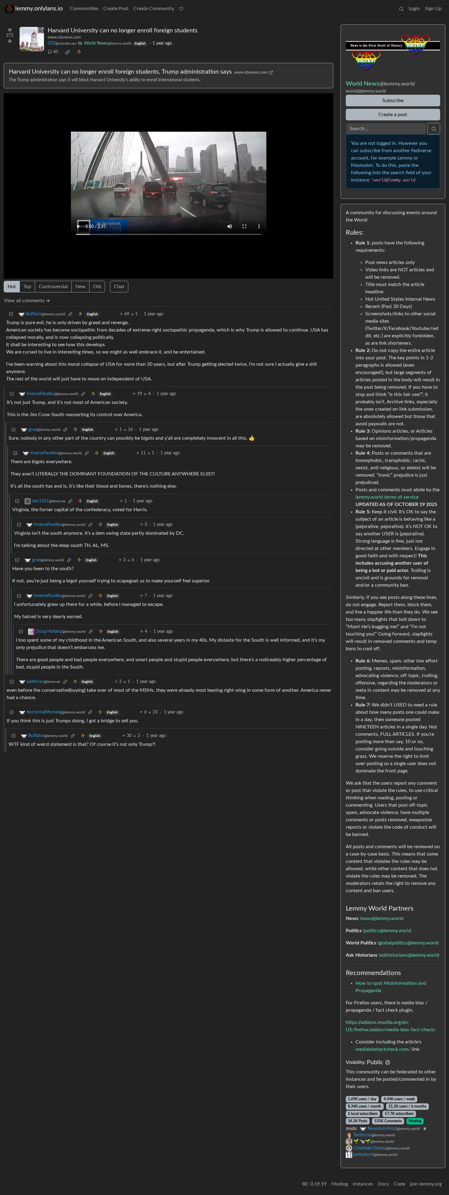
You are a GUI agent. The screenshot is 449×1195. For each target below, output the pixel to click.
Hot (12, 286)
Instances (363, 1184)
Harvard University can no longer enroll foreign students (123, 30)
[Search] (401, 8)
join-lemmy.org (426, 1184)
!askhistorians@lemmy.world (408, 955)
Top (27, 286)
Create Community (153, 8)
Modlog (415, 1121)
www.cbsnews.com (64, 37)
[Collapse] (11, 314)
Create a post (392, 114)
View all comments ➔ (27, 300)
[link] (67, 52)
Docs (383, 1184)
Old (97, 286)
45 (55, 52)
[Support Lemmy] (181, 8)
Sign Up (433, 8)
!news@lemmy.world (381, 918)
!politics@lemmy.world (387, 930)
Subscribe (392, 100)
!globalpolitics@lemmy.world (408, 942)
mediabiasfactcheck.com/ (383, 1049)
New (80, 286)
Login (414, 8)
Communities (84, 8)
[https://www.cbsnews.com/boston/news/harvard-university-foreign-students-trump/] (32, 39)
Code (399, 1184)
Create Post (116, 8)
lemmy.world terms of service (387, 497)
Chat (119, 286)
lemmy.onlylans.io (39, 8)
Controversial (53, 286)
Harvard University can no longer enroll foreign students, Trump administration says (120, 72)
